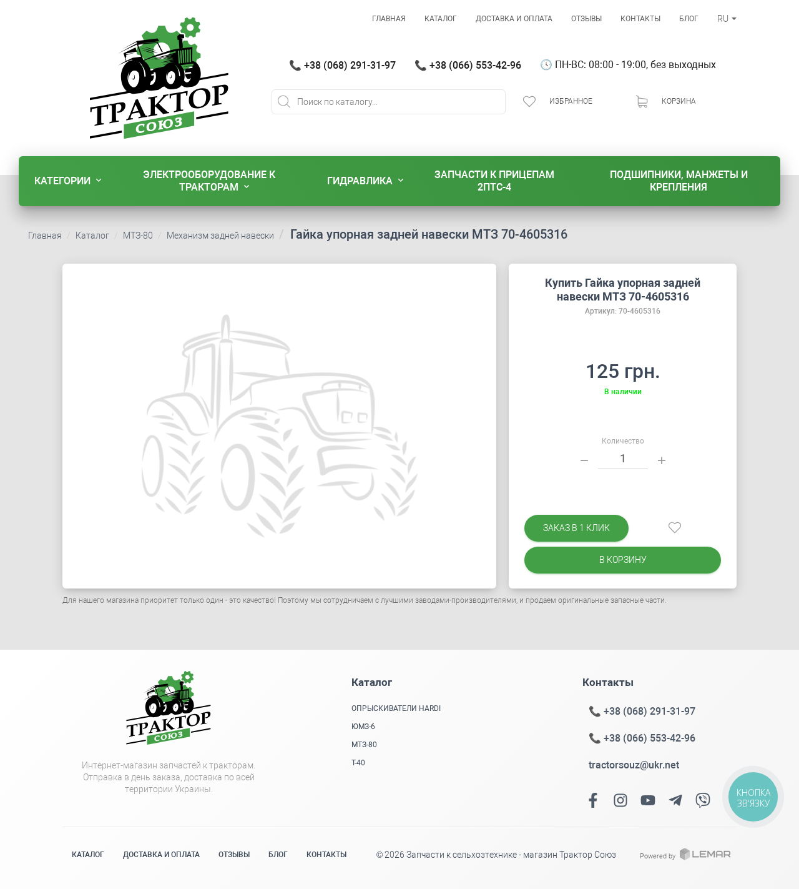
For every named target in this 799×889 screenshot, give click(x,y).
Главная (389, 18)
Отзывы (586, 18)
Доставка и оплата (514, 18)
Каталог (440, 18)
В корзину (623, 560)
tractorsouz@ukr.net (634, 765)
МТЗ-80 (138, 236)
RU (723, 19)
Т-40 (358, 762)
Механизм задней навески (220, 236)
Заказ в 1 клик (576, 528)
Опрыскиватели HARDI (396, 708)
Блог (689, 18)
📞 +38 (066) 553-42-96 (467, 65)
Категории (62, 181)
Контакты (640, 18)
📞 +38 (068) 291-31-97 (342, 65)
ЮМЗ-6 (363, 726)
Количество (623, 441)
